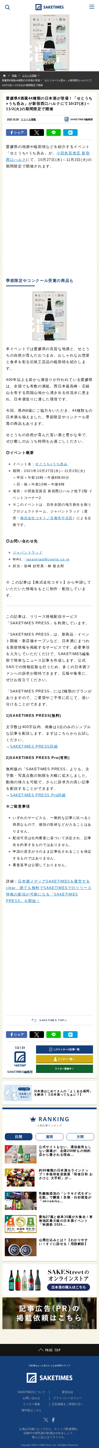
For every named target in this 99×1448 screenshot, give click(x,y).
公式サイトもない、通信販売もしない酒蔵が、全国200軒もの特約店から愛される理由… (65, 1150)
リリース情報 (28, 119)
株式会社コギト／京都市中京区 (46, 518)
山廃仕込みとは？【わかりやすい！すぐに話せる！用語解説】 (63, 1242)
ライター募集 (31, 1404)
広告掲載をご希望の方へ (67, 1404)
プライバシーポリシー (67, 1398)
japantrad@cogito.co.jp (47, 559)
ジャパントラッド (28, 552)
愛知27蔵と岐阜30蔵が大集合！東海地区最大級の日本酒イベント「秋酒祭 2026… (66, 1220)
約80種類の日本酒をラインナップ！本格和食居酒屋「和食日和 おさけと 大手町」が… (66, 1174)
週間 (49, 1137)
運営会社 (67, 1392)
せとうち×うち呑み (51, 464)
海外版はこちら (31, 1410)
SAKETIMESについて (31, 1392)
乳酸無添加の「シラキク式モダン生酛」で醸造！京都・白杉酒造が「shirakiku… (65, 1197)
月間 (80, 1137)
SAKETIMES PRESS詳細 (34, 746)
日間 (18, 1137)
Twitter (45, 1419)
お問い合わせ (31, 1398)
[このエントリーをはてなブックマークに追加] (70, 132)
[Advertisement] (49, 223)
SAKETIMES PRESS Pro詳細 (38, 795)
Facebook (53, 1419)
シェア (19, 132)
